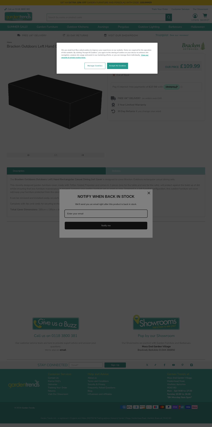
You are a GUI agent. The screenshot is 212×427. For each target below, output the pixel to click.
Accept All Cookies (117, 66)
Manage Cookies (95, 66)
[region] (107, 58)
